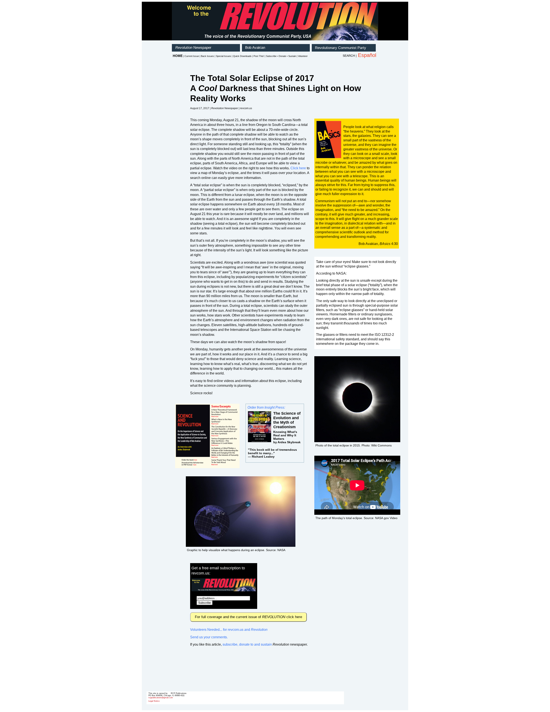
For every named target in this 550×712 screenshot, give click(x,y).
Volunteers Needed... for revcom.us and (228, 629)
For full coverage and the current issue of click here (248, 617)
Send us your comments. (209, 637)
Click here (298, 168)
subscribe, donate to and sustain (247, 644)
